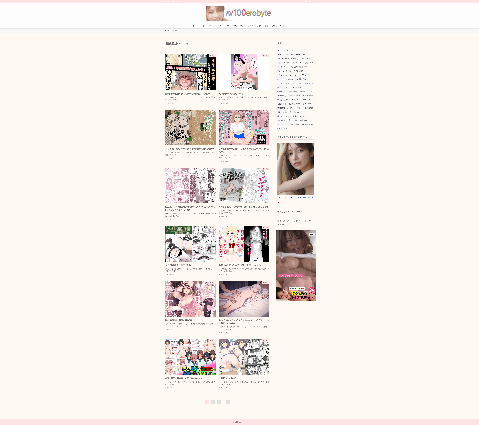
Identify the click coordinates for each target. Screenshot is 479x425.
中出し (282, 87)
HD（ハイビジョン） (287, 58)
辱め (294, 124)
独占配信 (283, 116)
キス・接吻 (306, 62)
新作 (307, 104)
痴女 (281, 120)
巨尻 (281, 104)
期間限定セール (285, 108)
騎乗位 (282, 128)
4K (294, 50)
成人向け (294, 104)
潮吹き (282, 112)
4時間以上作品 (285, 54)
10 (228, 402)
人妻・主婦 (297, 87)
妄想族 (308, 95)
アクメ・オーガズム (287, 62)
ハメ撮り (302, 79)
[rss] (309, 1)
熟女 (294, 112)
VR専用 (306, 58)
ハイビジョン (285, 79)
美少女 (282, 124)
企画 (281, 91)
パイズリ (283, 83)
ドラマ (282, 75)
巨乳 (307, 99)
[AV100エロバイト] (239, 13)
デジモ (298, 71)
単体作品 (306, 91)
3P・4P (282, 50)
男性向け (298, 116)
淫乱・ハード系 (305, 108)
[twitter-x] (306, 1)
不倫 (309, 83)
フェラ (297, 83)
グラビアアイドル (299, 67)
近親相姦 (307, 124)
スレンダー (284, 71)
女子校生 (294, 95)
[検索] (312, 1)
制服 (293, 91)
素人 (293, 120)
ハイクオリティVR (299, 75)
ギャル (282, 67)
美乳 (304, 120)
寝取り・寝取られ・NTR (288, 99)
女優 (281, 95)
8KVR (300, 54)
